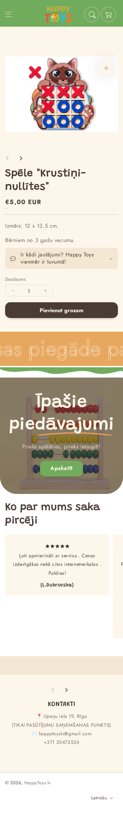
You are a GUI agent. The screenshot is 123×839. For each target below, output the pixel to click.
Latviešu (99, 797)
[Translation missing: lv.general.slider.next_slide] (21, 158)
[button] (8, 14)
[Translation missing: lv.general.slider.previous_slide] (7, 158)
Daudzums (15, 279)
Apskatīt (61, 468)
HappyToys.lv (37, 782)
